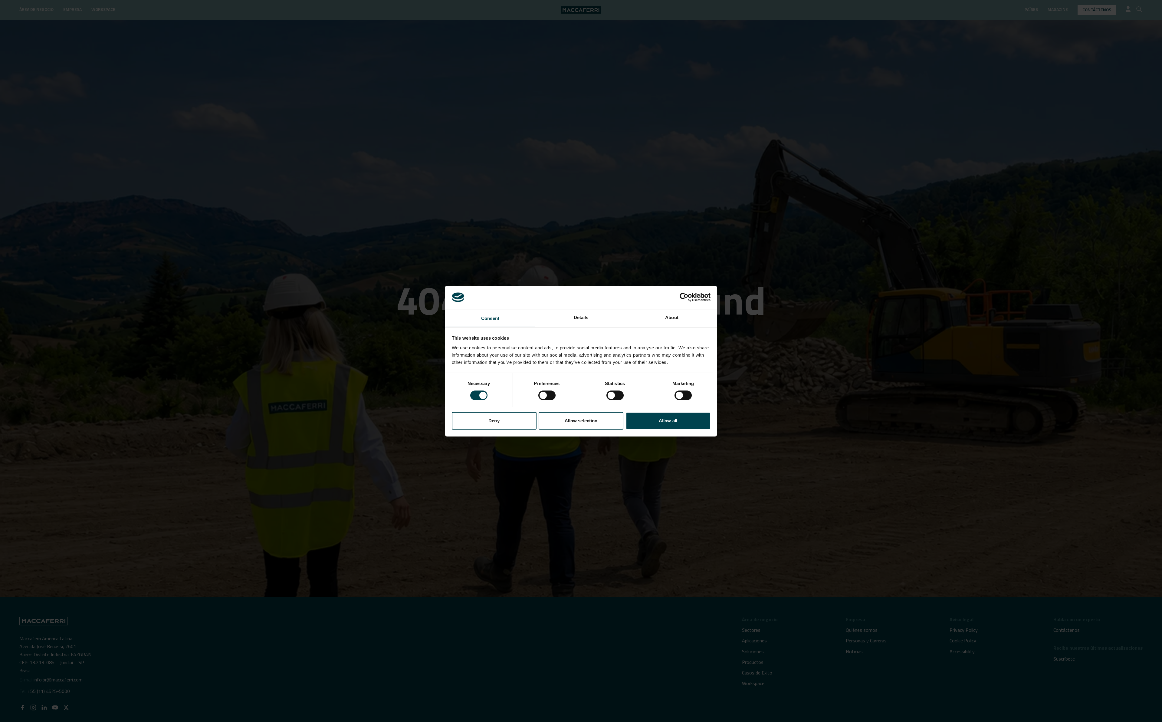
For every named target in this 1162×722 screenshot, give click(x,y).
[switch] (547, 395)
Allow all (668, 420)
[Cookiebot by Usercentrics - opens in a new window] (684, 297)
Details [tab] (581, 317)
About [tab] (671, 317)
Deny (493, 420)
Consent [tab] (490, 318)
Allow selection (581, 420)
